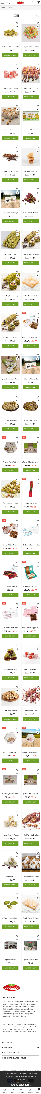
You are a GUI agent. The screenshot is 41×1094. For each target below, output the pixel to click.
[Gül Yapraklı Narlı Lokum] (31, 697)
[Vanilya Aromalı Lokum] (31, 282)
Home (3, 8)
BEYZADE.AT (19, 1070)
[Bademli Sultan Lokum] (10, 116)
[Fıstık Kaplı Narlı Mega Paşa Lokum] (10, 282)
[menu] (2, 2)
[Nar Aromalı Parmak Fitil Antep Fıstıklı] (31, 199)
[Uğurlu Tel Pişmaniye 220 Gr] (31, 116)
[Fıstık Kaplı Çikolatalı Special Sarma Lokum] (31, 240)
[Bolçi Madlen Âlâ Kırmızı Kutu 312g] (10, 572)
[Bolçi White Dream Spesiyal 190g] (10, 531)
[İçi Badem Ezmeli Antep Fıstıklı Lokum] (10, 365)
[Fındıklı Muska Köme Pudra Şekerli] (10, 157)
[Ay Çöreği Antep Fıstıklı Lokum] (10, 904)
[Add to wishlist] (17, 23)
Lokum (9, 8)
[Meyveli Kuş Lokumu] (31, 33)
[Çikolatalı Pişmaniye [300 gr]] (10, 199)
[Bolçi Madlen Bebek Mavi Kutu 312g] (31, 531)
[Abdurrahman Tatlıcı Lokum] (31, 572)
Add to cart (31, 138)
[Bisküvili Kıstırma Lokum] (31, 157)
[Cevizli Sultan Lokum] (31, 862)
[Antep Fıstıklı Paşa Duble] (10, 821)
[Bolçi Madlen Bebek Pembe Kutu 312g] (10, 614)
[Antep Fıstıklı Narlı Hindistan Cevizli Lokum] (10, 655)
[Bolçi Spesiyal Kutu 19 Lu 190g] (31, 323)
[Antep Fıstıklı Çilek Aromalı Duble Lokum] (31, 74)
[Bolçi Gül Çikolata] (31, 489)
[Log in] (32, 3)
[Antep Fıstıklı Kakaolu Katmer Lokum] (10, 33)
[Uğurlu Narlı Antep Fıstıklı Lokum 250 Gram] (10, 448)
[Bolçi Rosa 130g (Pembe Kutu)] (31, 614)
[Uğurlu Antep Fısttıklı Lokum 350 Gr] (31, 945)
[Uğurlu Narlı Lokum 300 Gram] (31, 738)
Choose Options (10, 55)
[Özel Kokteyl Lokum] (10, 489)
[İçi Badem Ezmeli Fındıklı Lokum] (10, 697)
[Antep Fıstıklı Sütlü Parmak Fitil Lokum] (10, 862)
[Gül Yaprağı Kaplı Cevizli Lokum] (31, 821)
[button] (15, 16)
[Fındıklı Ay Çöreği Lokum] (10, 406)
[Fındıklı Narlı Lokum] (31, 655)
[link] (20, 1009)
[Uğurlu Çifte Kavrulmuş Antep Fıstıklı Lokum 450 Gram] (31, 448)
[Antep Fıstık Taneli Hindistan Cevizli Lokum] (31, 406)
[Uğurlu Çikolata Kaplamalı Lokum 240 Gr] (10, 945)
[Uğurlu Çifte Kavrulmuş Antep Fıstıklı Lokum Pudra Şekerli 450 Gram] (31, 779)
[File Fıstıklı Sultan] (10, 240)
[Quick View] (17, 26)
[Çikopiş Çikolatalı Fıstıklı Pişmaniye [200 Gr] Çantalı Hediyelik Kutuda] (31, 365)
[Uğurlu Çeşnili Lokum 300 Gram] (10, 779)
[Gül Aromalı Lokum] (10, 74)
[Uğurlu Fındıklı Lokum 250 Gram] (10, 738)
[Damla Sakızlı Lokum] (31, 904)
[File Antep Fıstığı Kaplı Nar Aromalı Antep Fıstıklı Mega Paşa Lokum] (10, 323)
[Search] (8, 2)
